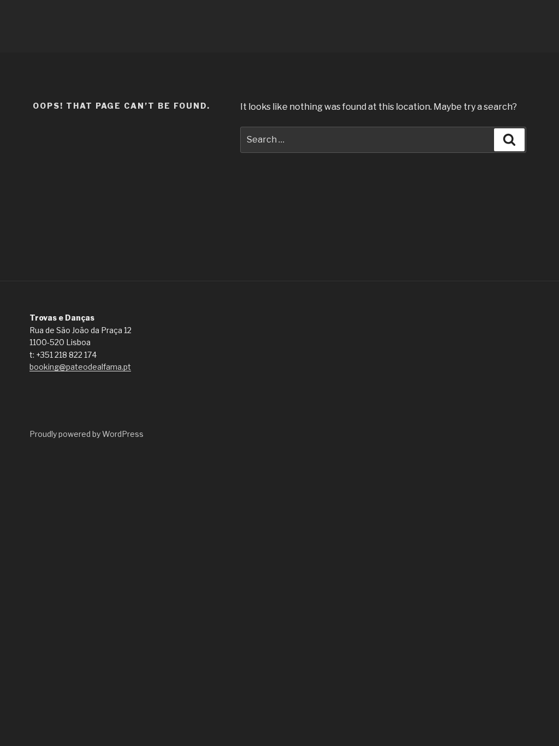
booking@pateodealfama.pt (80, 366)
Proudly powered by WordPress (86, 434)
